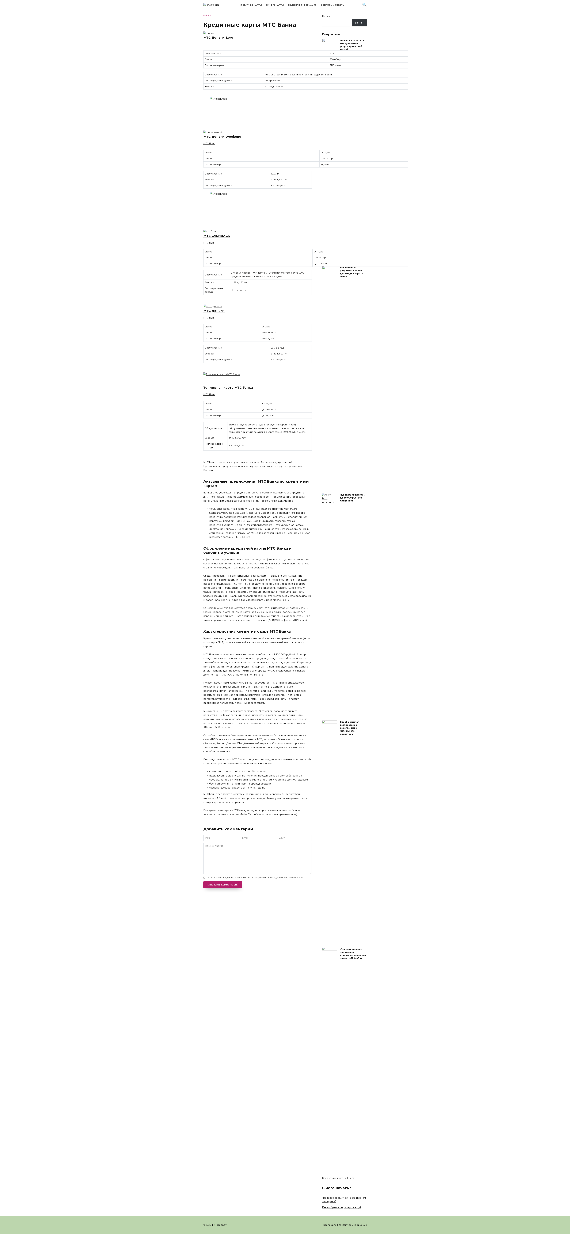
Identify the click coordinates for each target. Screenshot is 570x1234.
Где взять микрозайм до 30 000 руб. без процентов (352, 497)
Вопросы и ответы (333, 5)
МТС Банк (209, 143)
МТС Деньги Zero (218, 37)
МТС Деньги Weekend (222, 136)
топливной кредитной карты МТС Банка (251, 666)
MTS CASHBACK (216, 236)
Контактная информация (352, 1225)
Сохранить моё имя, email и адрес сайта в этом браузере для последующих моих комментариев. (256, 877)
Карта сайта (330, 1225)
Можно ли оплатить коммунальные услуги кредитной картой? (352, 45)
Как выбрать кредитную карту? (341, 1207)
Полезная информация (302, 5)
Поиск (326, 16)
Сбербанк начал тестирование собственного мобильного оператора (349, 728)
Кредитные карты (251, 5)
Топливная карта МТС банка (228, 387)
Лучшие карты (275, 5)
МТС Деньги (214, 311)
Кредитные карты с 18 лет (338, 1178)
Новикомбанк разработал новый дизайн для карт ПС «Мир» (352, 272)
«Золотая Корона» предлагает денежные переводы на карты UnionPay (353, 953)
